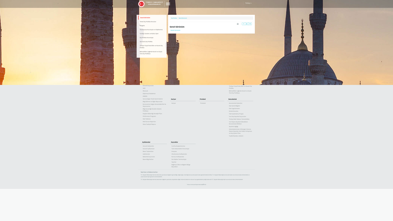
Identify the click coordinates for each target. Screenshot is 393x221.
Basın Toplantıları (148, 151)
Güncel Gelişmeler (148, 146)
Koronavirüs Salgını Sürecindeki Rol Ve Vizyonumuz (154, 105)
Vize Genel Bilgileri (234, 106)
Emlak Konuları (233, 111)
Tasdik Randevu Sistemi (236, 136)
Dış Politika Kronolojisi (146, 37)
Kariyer (173, 99)
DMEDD (145, 96)
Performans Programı (149, 116)
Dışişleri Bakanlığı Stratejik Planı (152, 113)
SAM (144, 88)
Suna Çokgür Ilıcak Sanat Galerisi (153, 99)
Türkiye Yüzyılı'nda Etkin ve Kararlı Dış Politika (151, 46)
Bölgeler (142, 25)
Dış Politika (174, 18)
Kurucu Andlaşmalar (178, 157)
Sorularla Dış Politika (146, 41)
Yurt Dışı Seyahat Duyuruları (237, 116)
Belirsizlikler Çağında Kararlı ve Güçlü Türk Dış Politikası (151, 53)
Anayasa (174, 151)
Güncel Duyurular (148, 85)
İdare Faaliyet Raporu (149, 124)
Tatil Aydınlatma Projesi (236, 114)
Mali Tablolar (147, 119)
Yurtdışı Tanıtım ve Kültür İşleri (149, 33)
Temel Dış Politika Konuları (148, 22)
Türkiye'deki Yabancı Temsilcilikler (239, 119)
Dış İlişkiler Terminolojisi (179, 159)
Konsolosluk (232, 99)
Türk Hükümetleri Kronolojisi (180, 149)
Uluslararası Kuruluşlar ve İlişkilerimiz (151, 29)
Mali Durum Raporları (149, 121)
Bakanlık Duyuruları (149, 157)
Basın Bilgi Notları (148, 159)
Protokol (203, 99)
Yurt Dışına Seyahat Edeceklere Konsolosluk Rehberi (238, 123)
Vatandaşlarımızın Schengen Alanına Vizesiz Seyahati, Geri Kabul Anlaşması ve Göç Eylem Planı (240, 131)
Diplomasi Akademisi (149, 93)
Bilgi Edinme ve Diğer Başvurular (152, 101)
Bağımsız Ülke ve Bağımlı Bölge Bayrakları (181, 166)
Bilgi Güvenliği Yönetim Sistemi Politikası (152, 110)
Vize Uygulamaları (234, 108)
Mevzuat (145, 91)
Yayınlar (174, 162)
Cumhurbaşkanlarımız (178, 146)
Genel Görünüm (145, 18)
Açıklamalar (146, 142)
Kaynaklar (174, 142)
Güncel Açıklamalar (149, 149)
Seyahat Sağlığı (233, 126)
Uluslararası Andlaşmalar (179, 154)
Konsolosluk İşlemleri (235, 103)
